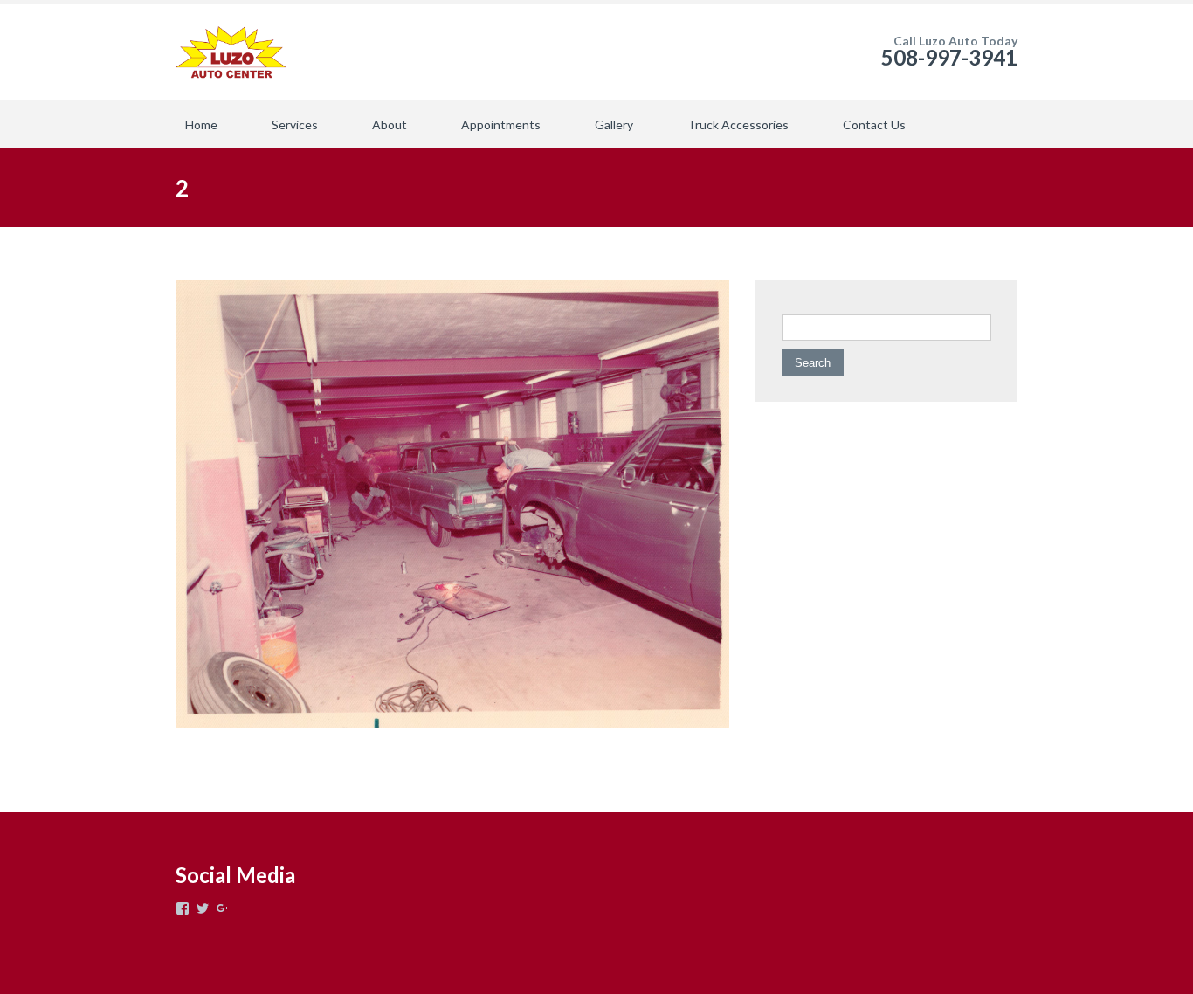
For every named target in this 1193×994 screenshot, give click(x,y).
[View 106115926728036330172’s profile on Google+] (223, 908)
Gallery (614, 124)
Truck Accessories (738, 124)
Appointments (501, 124)
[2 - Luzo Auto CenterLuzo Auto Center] (231, 52)
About (389, 124)
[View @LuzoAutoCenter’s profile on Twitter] (203, 908)
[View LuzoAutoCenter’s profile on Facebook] (183, 908)
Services (295, 124)
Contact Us (874, 124)
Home (201, 124)
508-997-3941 (949, 57)
